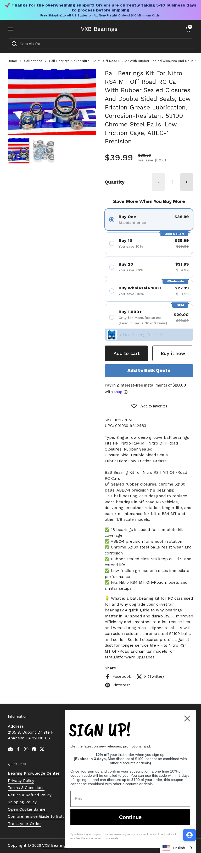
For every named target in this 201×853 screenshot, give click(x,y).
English (179, 848)
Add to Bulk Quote (148, 370)
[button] (188, 29)
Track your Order (24, 823)
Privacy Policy (21, 780)
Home (12, 61)
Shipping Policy (22, 802)
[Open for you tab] (189, 835)
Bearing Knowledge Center (34, 773)
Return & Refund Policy (30, 795)
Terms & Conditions (26, 787)
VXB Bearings (99, 29)
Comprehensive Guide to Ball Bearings (44, 816)
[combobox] (100, 43)
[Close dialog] (187, 718)
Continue (130, 817)
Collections (33, 61)
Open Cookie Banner (27, 809)
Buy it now (173, 353)
